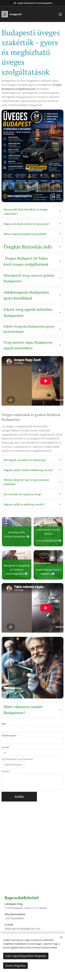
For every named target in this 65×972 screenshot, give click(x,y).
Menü (60, 14)
